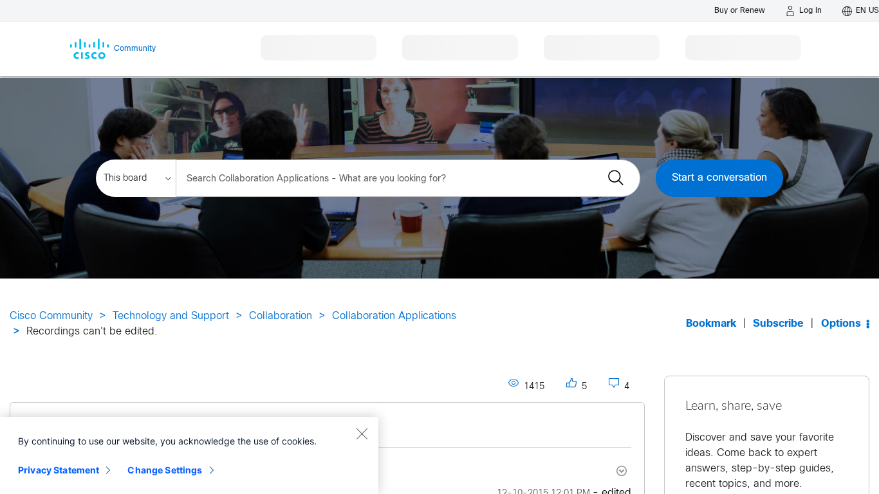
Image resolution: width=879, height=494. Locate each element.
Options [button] (841, 324)
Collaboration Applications (394, 316)
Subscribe (778, 324)
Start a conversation (719, 178)
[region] (189, 455)
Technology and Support (171, 316)
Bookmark (711, 324)
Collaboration (280, 316)
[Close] (361, 433)
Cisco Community (51, 316)
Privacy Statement (58, 469)
